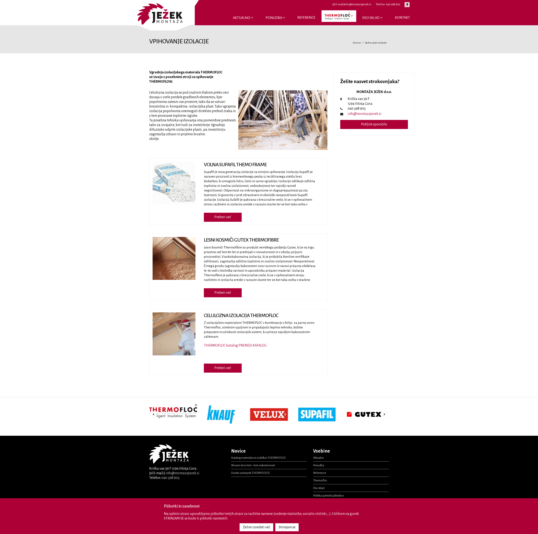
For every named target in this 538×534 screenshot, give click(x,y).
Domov (357, 42)
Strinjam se (287, 527)
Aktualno (242, 18)
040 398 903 (170, 478)
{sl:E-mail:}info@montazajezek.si (351, 4)
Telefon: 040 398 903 (388, 4)
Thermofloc (320, 480)
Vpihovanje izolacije (376, 42)
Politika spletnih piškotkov (328, 495)
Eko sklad (371, 18)
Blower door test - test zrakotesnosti (253, 465)
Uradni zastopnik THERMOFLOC (250, 472)
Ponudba (274, 18)
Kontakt (402, 18)
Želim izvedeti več (256, 527)
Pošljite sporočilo (374, 124)
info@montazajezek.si (364, 114)
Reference (306, 18)
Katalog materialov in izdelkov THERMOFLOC (258, 457)
